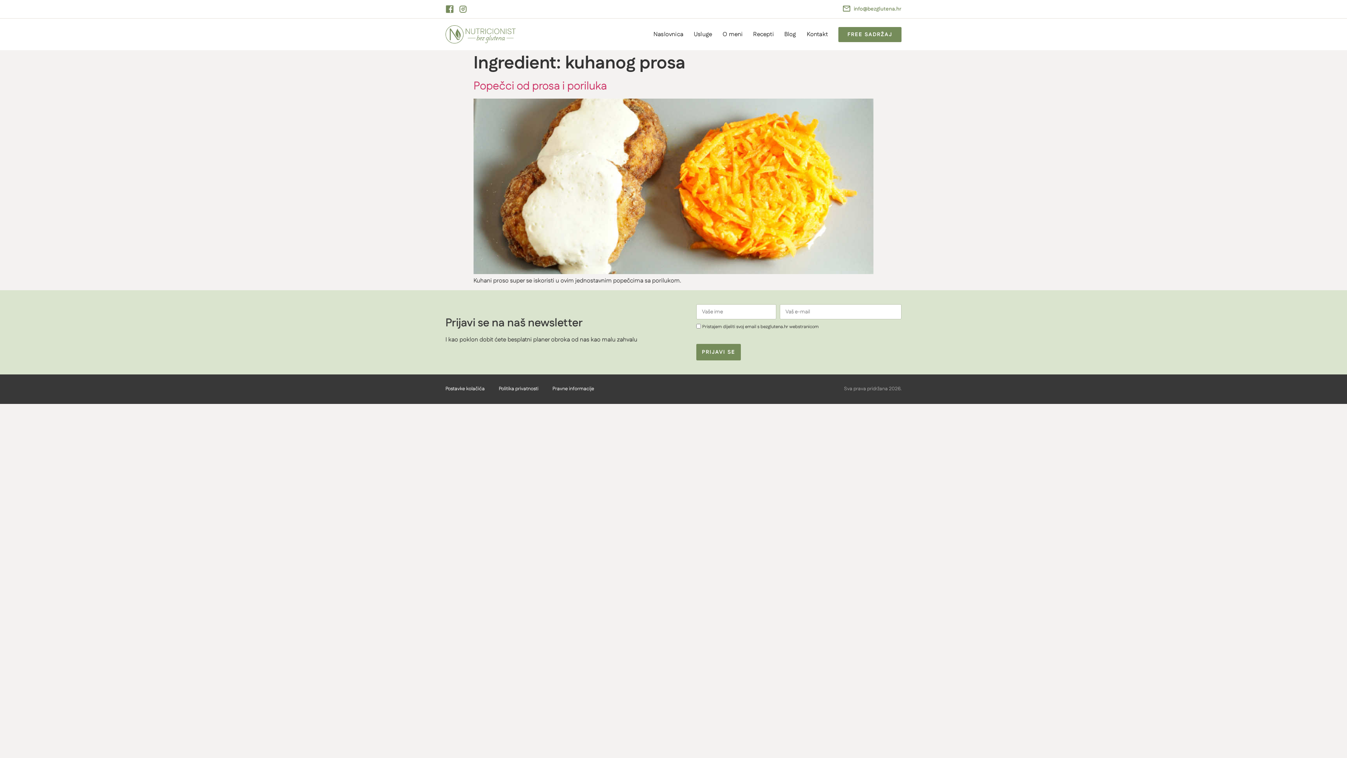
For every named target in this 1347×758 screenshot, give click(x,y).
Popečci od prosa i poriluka (540, 86)
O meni (733, 34)
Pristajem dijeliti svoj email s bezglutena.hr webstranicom (760, 327)
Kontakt (817, 34)
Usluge (703, 34)
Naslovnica (668, 34)
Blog (790, 34)
